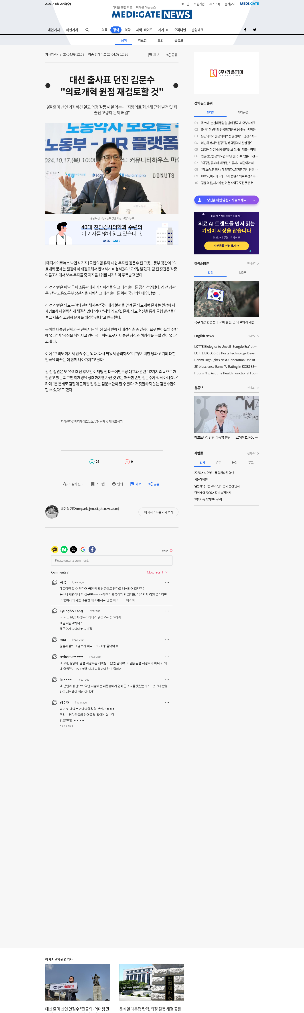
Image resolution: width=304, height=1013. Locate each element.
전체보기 (251, 264)
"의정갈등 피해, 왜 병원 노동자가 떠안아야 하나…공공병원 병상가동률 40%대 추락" (230, 162)
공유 (174, 54)
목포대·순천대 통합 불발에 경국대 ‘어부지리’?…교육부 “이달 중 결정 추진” (230, 122)
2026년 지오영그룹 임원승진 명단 (214, 472)
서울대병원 (201, 479)
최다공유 (242, 112)
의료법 (142, 40)
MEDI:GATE (249, 3)
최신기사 (72, 29)
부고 (250, 462)
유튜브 (178, 40)
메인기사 (54, 29)
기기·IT (163, 29)
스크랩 (100, 484)
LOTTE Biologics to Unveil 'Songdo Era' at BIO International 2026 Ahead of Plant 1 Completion (226, 346)
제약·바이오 (144, 29)
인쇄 (120, 484)
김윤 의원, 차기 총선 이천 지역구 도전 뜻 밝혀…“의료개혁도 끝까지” (230, 182)
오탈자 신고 (76, 484)
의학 (127, 29)
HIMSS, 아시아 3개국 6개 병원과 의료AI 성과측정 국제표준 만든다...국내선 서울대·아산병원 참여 (230, 176)
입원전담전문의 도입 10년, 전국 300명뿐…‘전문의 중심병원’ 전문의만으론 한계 (230, 156)
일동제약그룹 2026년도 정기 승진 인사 (217, 486)
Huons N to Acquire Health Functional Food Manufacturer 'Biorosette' (226, 373)
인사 (202, 462)
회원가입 (199, 3)
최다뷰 (211, 112)
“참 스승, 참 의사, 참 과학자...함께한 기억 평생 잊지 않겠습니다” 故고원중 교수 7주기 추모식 (230, 169)
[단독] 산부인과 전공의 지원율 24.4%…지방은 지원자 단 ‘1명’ (230, 129)
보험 (160, 40)
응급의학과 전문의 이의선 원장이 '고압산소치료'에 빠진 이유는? (230, 136)
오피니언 (180, 29)
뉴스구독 (214, 3)
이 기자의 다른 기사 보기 (158, 512)
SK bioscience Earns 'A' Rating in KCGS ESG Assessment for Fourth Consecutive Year (226, 366)
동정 (234, 462)
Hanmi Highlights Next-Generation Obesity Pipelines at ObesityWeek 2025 (226, 360)
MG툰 (242, 272)
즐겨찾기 (230, 3)
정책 (116, 29)
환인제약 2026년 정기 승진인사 (212, 492)
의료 (104, 29)
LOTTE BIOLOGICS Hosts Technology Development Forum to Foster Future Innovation (226, 353)
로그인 (185, 3)
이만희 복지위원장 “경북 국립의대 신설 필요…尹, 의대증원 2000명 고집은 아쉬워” (230, 142)
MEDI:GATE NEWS (152, 12)
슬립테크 (197, 29)
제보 (156, 54)
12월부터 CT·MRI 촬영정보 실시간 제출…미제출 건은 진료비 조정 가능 (230, 149)
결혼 (218, 462)
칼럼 (210, 272)
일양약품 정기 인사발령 (208, 499)
